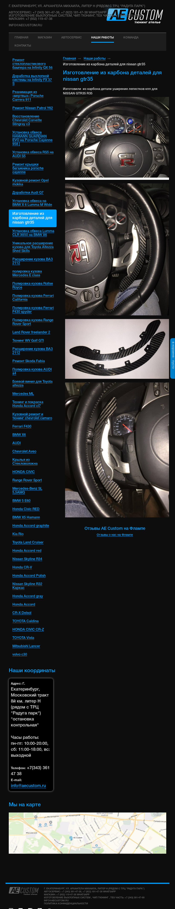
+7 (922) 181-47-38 (92, 892)
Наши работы (95, 58)
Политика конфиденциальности (66, 904)
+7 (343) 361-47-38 (71, 892)
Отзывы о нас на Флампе (115, 535)
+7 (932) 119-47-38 (66, 895)
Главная (69, 58)
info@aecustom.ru (25, 25)
